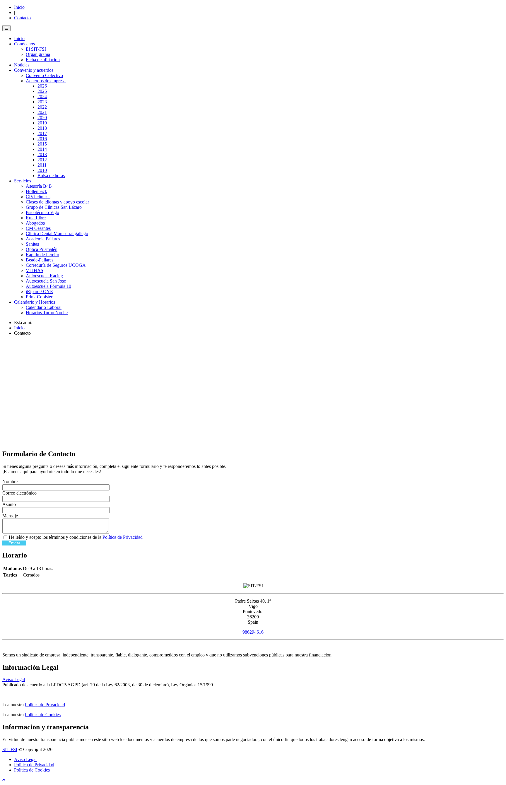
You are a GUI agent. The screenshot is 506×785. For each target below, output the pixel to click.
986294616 (253, 632)
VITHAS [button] (34, 270)
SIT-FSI (9, 749)
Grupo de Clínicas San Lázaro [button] (54, 207)
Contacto (22, 17)
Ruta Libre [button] (36, 217)
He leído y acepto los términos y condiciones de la (76, 537)
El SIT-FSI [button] (36, 49)
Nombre (10, 481)
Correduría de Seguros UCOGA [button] (56, 265)
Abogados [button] (35, 222)
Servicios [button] (22, 180)
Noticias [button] (21, 64)
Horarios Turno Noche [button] (47, 312)
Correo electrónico (19, 492)
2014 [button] (42, 149)
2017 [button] (42, 133)
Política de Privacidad (122, 537)
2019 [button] (42, 122)
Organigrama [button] (38, 54)
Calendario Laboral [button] (43, 307)
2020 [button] (42, 117)
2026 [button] (42, 85)
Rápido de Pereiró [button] (42, 254)
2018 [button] (42, 128)
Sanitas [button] (32, 244)
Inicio (19, 7)
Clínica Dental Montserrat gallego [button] (57, 233)
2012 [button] (42, 159)
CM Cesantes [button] (38, 228)
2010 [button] (42, 170)
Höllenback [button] (36, 191)
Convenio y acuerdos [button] (33, 70)
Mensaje (10, 515)
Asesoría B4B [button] (39, 186)
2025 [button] (42, 91)
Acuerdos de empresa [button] (46, 80)
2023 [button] (42, 101)
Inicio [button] (19, 38)
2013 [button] (42, 154)
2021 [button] (42, 112)
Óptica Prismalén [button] (41, 249)
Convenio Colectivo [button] (44, 75)
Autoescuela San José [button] (46, 280)
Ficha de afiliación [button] (43, 59)
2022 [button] (42, 107)
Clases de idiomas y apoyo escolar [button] (57, 201)
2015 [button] (42, 143)
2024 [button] (42, 96)
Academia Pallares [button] (43, 238)
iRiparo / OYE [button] (39, 291)
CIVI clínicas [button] (38, 196)
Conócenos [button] (24, 43)
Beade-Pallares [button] (39, 259)
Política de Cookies (43, 714)
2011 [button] (42, 165)
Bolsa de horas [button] (51, 175)
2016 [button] (42, 138)
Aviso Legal (13, 679)
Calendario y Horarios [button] (34, 302)
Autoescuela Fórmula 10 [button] (48, 286)
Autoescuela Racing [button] (44, 275)
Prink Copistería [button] (41, 296)
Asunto (9, 504)
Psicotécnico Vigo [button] (42, 212)
